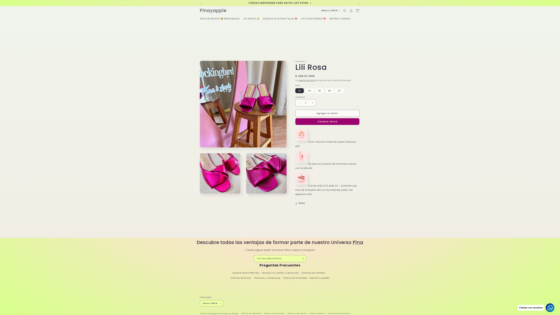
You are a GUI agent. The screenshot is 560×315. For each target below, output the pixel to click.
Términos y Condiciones (267, 277)
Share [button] (302, 203)
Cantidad (300, 97)
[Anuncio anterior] (201, 3)
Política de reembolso (251, 313)
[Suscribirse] (303, 258)
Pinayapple (213, 313)
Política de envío (317, 313)
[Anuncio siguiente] (359, 3)
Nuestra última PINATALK (246, 272)
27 (339, 90)
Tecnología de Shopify (228, 313)
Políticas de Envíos (241, 277)
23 (299, 90)
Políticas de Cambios (313, 272)
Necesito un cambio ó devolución (280, 272)
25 (319, 90)
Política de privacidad (274, 313)
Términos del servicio (297, 313)
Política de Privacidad (295, 277)
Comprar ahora (327, 121)
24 (309, 90)
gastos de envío (307, 80)
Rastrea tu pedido (319, 277)
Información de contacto (339, 313)
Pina (358, 242)
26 (329, 90)
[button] (345, 10)
